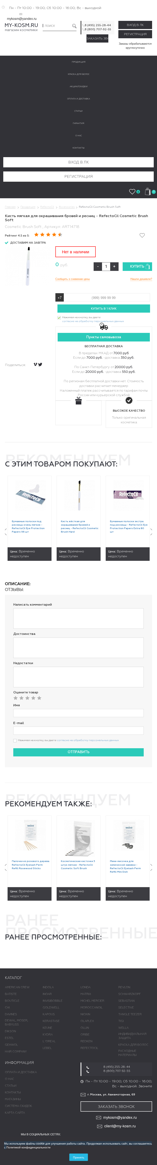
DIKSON (10, 1031)
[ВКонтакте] (35, 364)
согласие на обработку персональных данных (93, 321)
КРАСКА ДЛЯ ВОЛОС (133, 1044)
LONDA (86, 987)
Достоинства (24, 634)
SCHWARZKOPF (129, 994)
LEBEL (47, 1048)
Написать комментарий (32, 604)
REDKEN (86, 1041)
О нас (9, 1079)
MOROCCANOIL (92, 1007)
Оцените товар (25, 692)
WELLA (123, 1027)
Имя (16, 705)
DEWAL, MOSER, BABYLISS (16, 1022)
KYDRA (48, 1034)
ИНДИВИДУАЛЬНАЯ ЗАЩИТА (132, 1036)
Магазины (13, 1099)
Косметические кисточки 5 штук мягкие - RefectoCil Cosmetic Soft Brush (78, 865)
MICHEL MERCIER (92, 1000)
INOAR (47, 994)
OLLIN (85, 1027)
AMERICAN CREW (17, 987)
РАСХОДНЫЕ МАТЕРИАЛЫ (127, 1053)
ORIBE (85, 1034)
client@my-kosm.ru (120, 1125)
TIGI (121, 1021)
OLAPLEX (87, 1021)
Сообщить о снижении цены (72, 279)
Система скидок (18, 1106)
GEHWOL (11, 1044)
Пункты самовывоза (103, 337)
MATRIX (86, 994)
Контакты (13, 1092)
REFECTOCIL (89, 1048)
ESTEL (9, 1038)
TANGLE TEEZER (130, 1014)
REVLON (124, 987)
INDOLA (48, 987)
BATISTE (11, 994)
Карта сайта (15, 1112)
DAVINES (11, 1014)
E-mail (18, 723)
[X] (40, 364)
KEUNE (47, 1027)
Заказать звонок (97, 38)
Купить (137, 266)
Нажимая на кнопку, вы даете (93, 319)
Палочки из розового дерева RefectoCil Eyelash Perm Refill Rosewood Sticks (30, 865)
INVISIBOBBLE (53, 1000)
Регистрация (135, 34)
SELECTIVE (126, 1007)
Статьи (10, 1085)
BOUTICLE (12, 1000)
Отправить (79, 752)
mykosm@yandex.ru (22, 18)
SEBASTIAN (126, 1000)
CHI (7, 1007)
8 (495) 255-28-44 (98, 25)
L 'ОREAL (49, 1041)
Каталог (13, 978)
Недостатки (23, 663)
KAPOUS (49, 1014)
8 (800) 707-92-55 (98, 29)
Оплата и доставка (21, 1072)
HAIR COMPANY (16, 1051)
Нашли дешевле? (141, 279)
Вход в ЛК (135, 25)
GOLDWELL (51, 1007)
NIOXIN (85, 1014)
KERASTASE (51, 1021)
